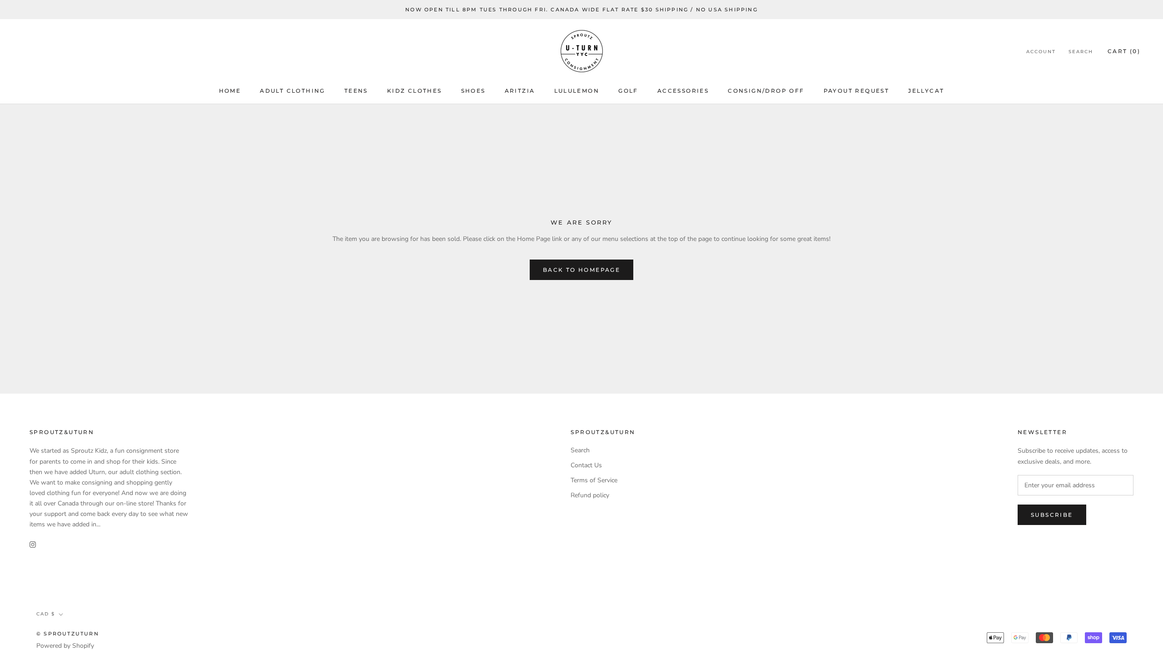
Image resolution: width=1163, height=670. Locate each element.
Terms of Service (594, 480)
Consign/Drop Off (766, 90)
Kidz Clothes (414, 90)
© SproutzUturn (67, 633)
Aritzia (520, 90)
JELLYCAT (926, 90)
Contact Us (586, 465)
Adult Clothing (292, 90)
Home (230, 90)
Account (1041, 52)
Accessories (683, 90)
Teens (356, 90)
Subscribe (1052, 514)
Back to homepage (581, 269)
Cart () (1124, 51)
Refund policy (590, 495)
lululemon (577, 90)
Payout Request (857, 90)
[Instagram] (33, 544)
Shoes (473, 90)
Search (1081, 52)
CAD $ (45, 614)
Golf (628, 90)
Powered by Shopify (65, 645)
